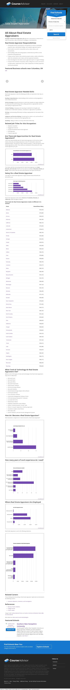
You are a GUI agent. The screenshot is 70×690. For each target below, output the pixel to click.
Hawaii (7, 242)
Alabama (8, 209)
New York (8, 310)
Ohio (7, 320)
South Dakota (9, 336)
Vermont (8, 349)
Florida (7, 235)
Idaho (7, 245)
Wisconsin (8, 362)
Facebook (55, 661)
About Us (6, 681)
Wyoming (8, 366)
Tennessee (8, 340)
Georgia (8, 239)
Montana (8, 291)
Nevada (8, 297)
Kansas (7, 258)
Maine (7, 268)
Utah (7, 346)
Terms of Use (7, 683)
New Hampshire (10, 301)
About (61, 4)
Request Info (10, 629)
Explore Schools (43, 647)
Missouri (8, 288)
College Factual (11, 608)
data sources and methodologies (20, 617)
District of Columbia (10, 232)
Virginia (7, 353)
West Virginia (9, 359)
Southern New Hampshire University (27, 625)
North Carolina (9, 314)
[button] (7, 81)
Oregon (8, 327)
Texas (7, 343)
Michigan (8, 278)
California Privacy (24, 681)
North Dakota (9, 317)
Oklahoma (8, 323)
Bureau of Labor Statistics (14, 606)
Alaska (7, 213)
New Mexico (9, 307)
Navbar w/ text (18, 4)
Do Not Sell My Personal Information (37, 681)
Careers (55, 4)
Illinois (7, 248)
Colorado (8, 226)
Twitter (54, 668)
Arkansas (8, 219)
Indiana (7, 252)
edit (6, 70)
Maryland (8, 271)
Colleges (49, 4)
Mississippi (8, 284)
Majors (43, 4)
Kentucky (8, 261)
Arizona (7, 216)
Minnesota (8, 281)
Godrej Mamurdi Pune (17, 613)
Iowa (7, 255)
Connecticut (8, 229)
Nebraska (8, 294)
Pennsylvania (9, 330)
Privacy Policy (16, 681)
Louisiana (8, 265)
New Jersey (8, 304)
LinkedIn (55, 665)
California (8, 222)
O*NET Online (11, 610)
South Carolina (9, 333)
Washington (8, 356)
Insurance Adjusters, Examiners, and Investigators (20, 601)
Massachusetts (9, 274)
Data (10, 681)
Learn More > (25, 635)
